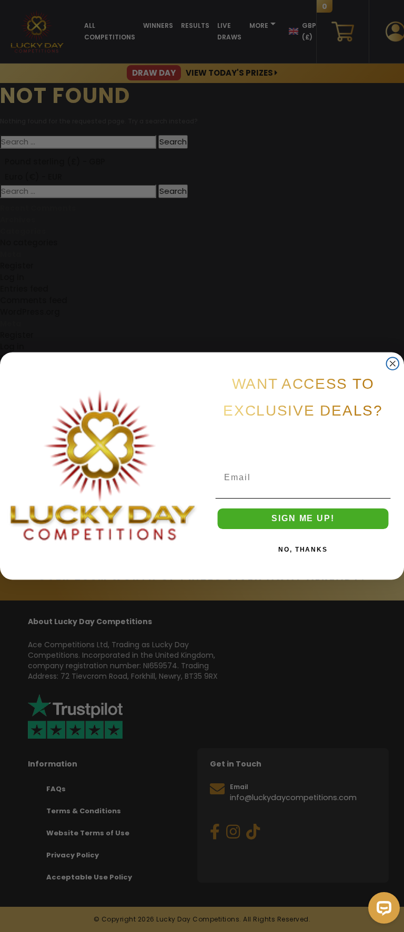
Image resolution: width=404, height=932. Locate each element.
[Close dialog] (393, 363)
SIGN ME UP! (302, 518)
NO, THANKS (303, 550)
